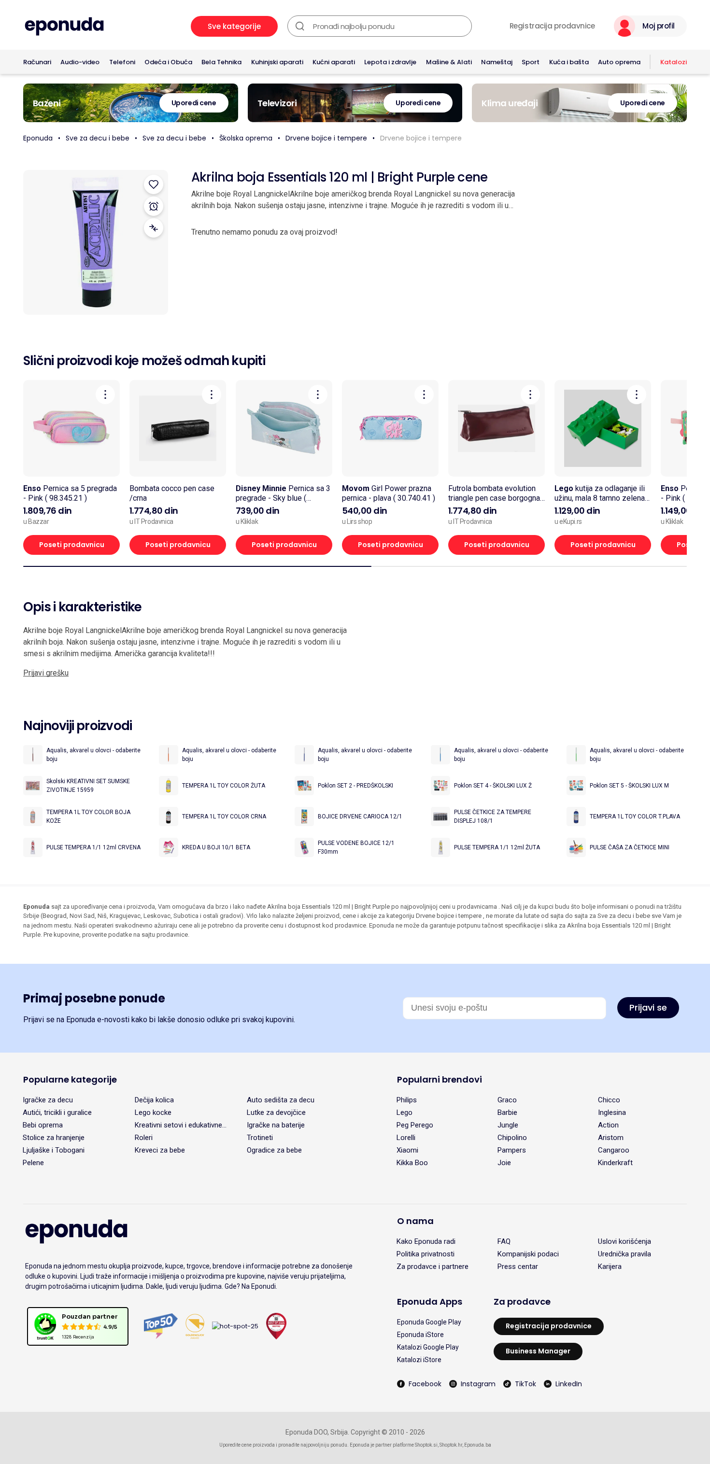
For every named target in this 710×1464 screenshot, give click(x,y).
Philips (407, 1100)
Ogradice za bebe (274, 1150)
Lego (404, 1112)
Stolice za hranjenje (54, 1137)
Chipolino (512, 1137)
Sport (531, 62)
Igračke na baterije (276, 1125)
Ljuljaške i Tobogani (54, 1150)
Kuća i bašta (569, 62)
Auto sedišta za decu (280, 1100)
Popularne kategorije (70, 1079)
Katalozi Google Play (428, 1347)
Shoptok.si (426, 1445)
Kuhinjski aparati (277, 62)
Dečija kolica (154, 1100)
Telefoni (122, 62)
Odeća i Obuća (168, 62)
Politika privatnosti (425, 1254)
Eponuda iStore (420, 1334)
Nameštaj (496, 62)
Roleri (144, 1137)
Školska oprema (245, 138)
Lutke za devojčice (276, 1112)
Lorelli (406, 1137)
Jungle (507, 1125)
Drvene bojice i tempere (326, 138)
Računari (37, 62)
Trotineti (260, 1137)
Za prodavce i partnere (433, 1266)
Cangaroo (613, 1150)
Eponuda (38, 138)
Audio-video (79, 62)
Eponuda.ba (477, 1445)
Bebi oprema (43, 1125)
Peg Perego (415, 1125)
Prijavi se (648, 1007)
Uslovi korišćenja (624, 1241)
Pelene (33, 1162)
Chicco (609, 1100)
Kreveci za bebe (160, 1150)
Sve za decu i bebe (97, 138)
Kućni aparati (333, 62)
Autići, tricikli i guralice (57, 1112)
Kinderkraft (615, 1162)
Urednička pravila (624, 1254)
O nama (415, 1221)
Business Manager (538, 1351)
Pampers (511, 1150)
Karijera (610, 1266)
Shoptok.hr (451, 1445)
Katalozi (673, 62)
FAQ (504, 1241)
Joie (504, 1162)
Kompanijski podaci (528, 1254)
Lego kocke (153, 1112)
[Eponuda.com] (64, 26)
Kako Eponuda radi (426, 1241)
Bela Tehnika (221, 62)
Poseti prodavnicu (71, 544)
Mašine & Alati (449, 62)
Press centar (517, 1266)
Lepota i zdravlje (390, 62)
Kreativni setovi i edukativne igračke (178, 1125)
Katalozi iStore (419, 1360)
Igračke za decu (48, 1100)
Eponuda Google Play (429, 1322)
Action (608, 1125)
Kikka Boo (412, 1162)
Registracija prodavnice (552, 26)
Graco (507, 1100)
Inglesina (612, 1112)
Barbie (507, 1112)
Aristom (611, 1137)
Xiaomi (407, 1150)
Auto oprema (619, 62)
